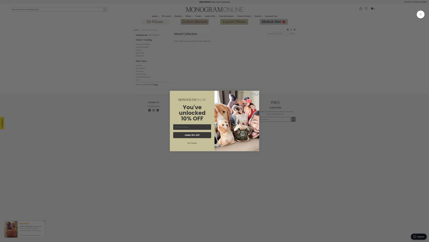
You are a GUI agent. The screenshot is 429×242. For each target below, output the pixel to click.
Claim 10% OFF (192, 135)
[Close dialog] (256, 94)
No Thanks (192, 143)
